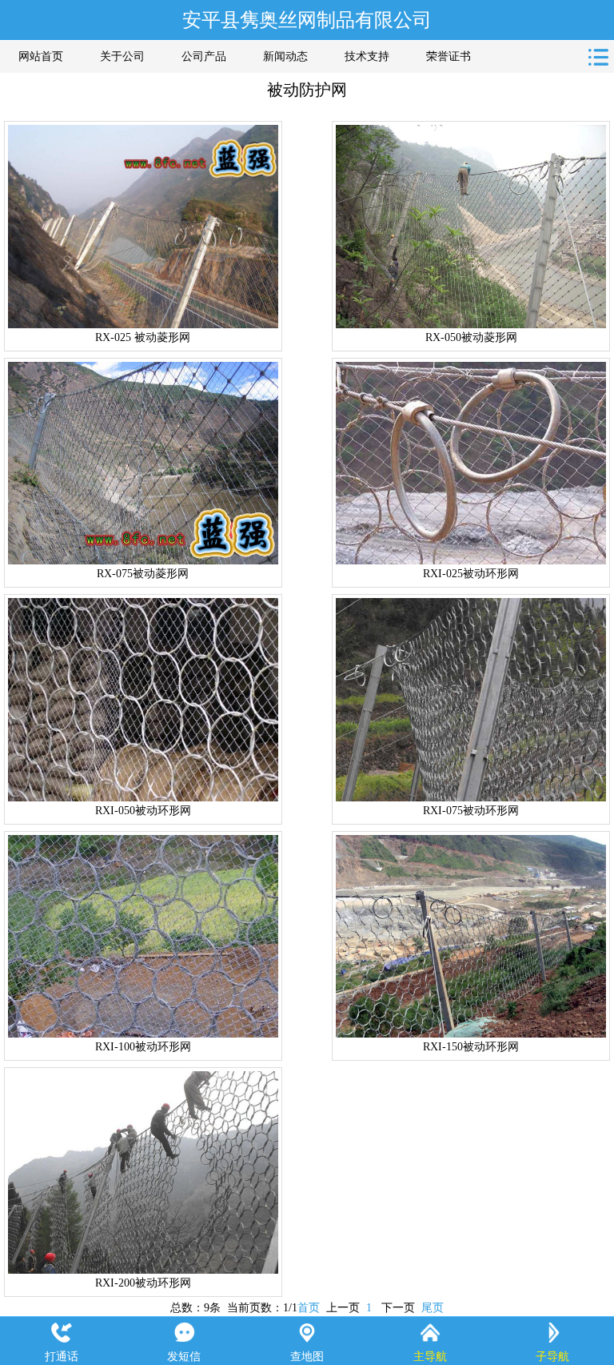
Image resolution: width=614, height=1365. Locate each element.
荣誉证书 (448, 56)
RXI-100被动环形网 (143, 1047)
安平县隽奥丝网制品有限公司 (307, 20)
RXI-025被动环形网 (471, 574)
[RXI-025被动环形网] (471, 463)
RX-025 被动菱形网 (142, 337)
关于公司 (122, 56)
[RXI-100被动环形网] (143, 936)
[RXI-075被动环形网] (471, 699)
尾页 (432, 1308)
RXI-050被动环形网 (143, 811)
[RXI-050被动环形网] (143, 699)
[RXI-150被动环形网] (471, 936)
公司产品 (203, 56)
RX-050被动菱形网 (471, 337)
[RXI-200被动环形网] (143, 1172)
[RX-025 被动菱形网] (143, 226)
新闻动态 (285, 56)
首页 (308, 1308)
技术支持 (367, 56)
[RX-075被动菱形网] (143, 463)
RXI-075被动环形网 (471, 811)
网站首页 (40, 56)
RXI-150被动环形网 (471, 1047)
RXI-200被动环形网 (143, 1283)
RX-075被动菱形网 (143, 574)
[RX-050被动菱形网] (471, 226)
